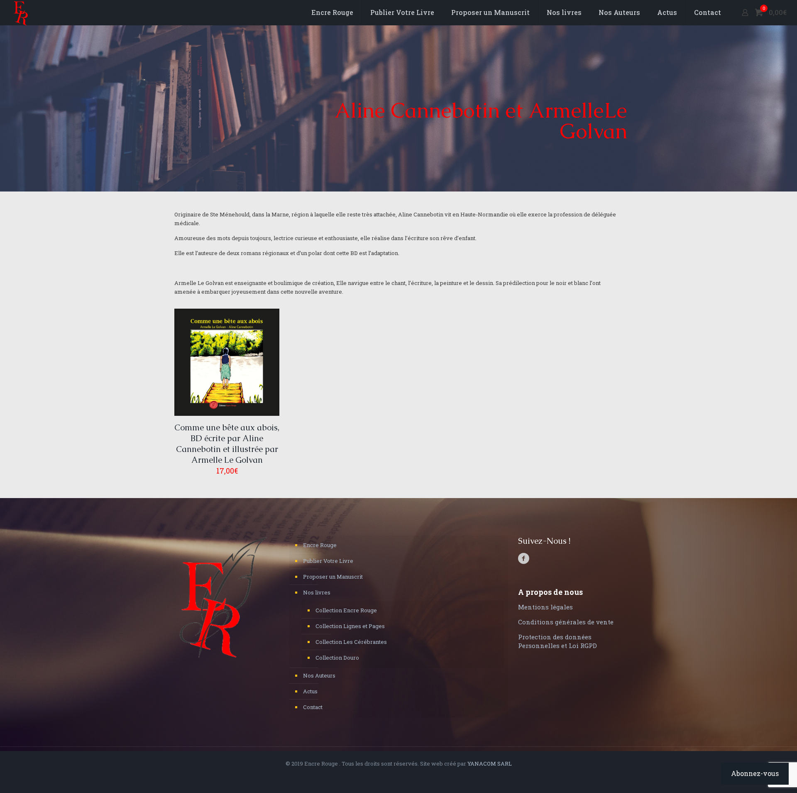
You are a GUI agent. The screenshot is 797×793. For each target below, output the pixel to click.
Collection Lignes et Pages (350, 626)
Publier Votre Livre (328, 561)
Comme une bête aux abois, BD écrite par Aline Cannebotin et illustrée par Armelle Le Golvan (226, 443)
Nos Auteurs (319, 675)
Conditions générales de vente (566, 622)
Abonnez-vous (755, 773)
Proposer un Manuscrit (333, 576)
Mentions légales (545, 607)
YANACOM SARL (489, 763)
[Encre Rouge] (20, 12)
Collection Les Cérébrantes (351, 642)
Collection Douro (337, 657)
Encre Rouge (320, 545)
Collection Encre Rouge (346, 610)
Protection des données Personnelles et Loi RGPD (557, 641)
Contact (313, 707)
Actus (310, 691)
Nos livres (316, 592)
